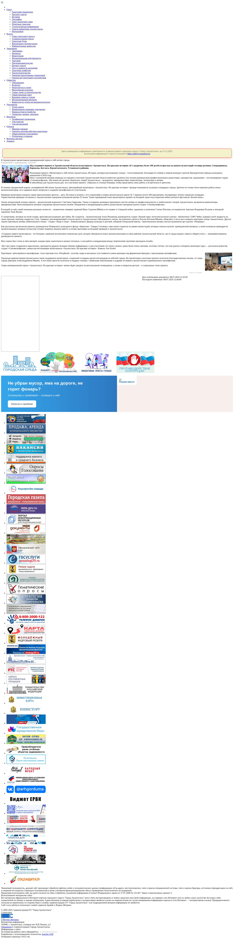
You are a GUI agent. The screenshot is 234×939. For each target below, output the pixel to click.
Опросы (10, 126)
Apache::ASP (47, 934)
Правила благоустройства (24, 112)
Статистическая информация (25, 26)
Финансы (16, 53)
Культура (16, 85)
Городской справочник (22, 12)
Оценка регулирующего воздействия (29, 78)
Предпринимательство (22, 63)
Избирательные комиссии (24, 46)
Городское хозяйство (21, 70)
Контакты (11, 117)
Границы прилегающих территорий (28, 75)
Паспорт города (19, 14)
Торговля (16, 61)
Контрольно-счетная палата (24, 43)
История (16, 17)
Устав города (18, 107)
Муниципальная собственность (26, 58)
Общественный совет (22, 95)
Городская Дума (19, 41)
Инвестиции (18, 56)
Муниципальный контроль (24, 100)
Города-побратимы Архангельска (27, 29)
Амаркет (10, 141)
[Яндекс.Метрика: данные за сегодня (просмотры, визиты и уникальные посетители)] (10, 919)
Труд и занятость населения (24, 68)
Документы (11, 104)
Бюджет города (19, 65)
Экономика (11, 48)
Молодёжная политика (22, 90)
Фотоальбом (17, 31)
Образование (18, 82)
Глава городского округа (23, 36)
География (17, 19)
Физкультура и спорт (21, 87)
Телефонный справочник (23, 119)
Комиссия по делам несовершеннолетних (31, 102)
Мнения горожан (20, 129)
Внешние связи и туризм (23, 97)
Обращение (6, 927)
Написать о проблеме (22, 404)
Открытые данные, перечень (25, 114)
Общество (11, 80)
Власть (9, 34)
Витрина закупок (14, 138)
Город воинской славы (22, 22)
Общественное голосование (25, 134)
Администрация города (23, 39)
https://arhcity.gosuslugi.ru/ (138, 154)
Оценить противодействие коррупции (29, 131)
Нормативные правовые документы (28, 109)
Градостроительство (21, 73)
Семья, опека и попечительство (26, 92)
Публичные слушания (22, 136)
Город (9, 9)
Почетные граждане (21, 24)
